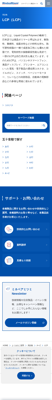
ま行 (7, 162)
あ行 (7, 146)
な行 (7, 157)
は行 (31, 157)
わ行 (31, 168)
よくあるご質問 (18, 345)
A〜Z (39, 345)
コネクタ (9, 105)
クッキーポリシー (12, 368)
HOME (5, 345)
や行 (31, 162)
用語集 (30, 345)
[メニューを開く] (48, 3)
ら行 (7, 168)
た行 (31, 152)
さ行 (7, 152)
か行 (31, 146)
